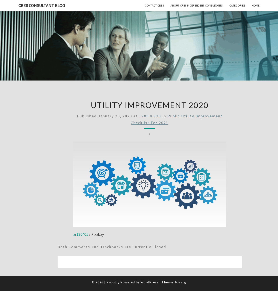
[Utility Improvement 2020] (149, 185)
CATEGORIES (237, 5)
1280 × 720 (150, 115)
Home (256, 5)
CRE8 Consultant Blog (41, 5)
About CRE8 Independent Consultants (196, 5)
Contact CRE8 (154, 5)
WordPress (150, 282)
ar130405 (80, 234)
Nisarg (180, 282)
